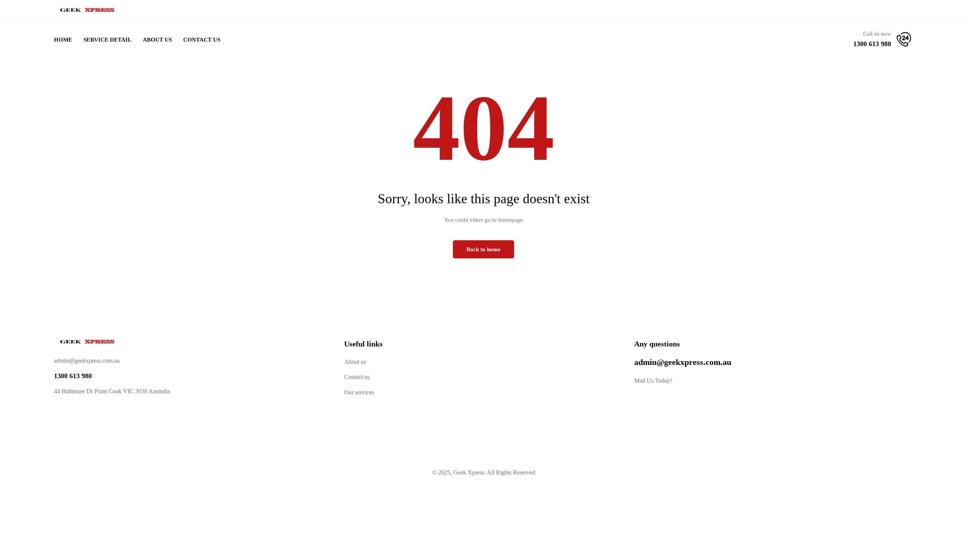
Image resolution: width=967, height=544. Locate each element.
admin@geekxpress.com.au (682, 362)
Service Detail (107, 40)
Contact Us (201, 40)
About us (355, 362)
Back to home (483, 249)
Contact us (356, 377)
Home (63, 40)
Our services (359, 392)
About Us (157, 40)
